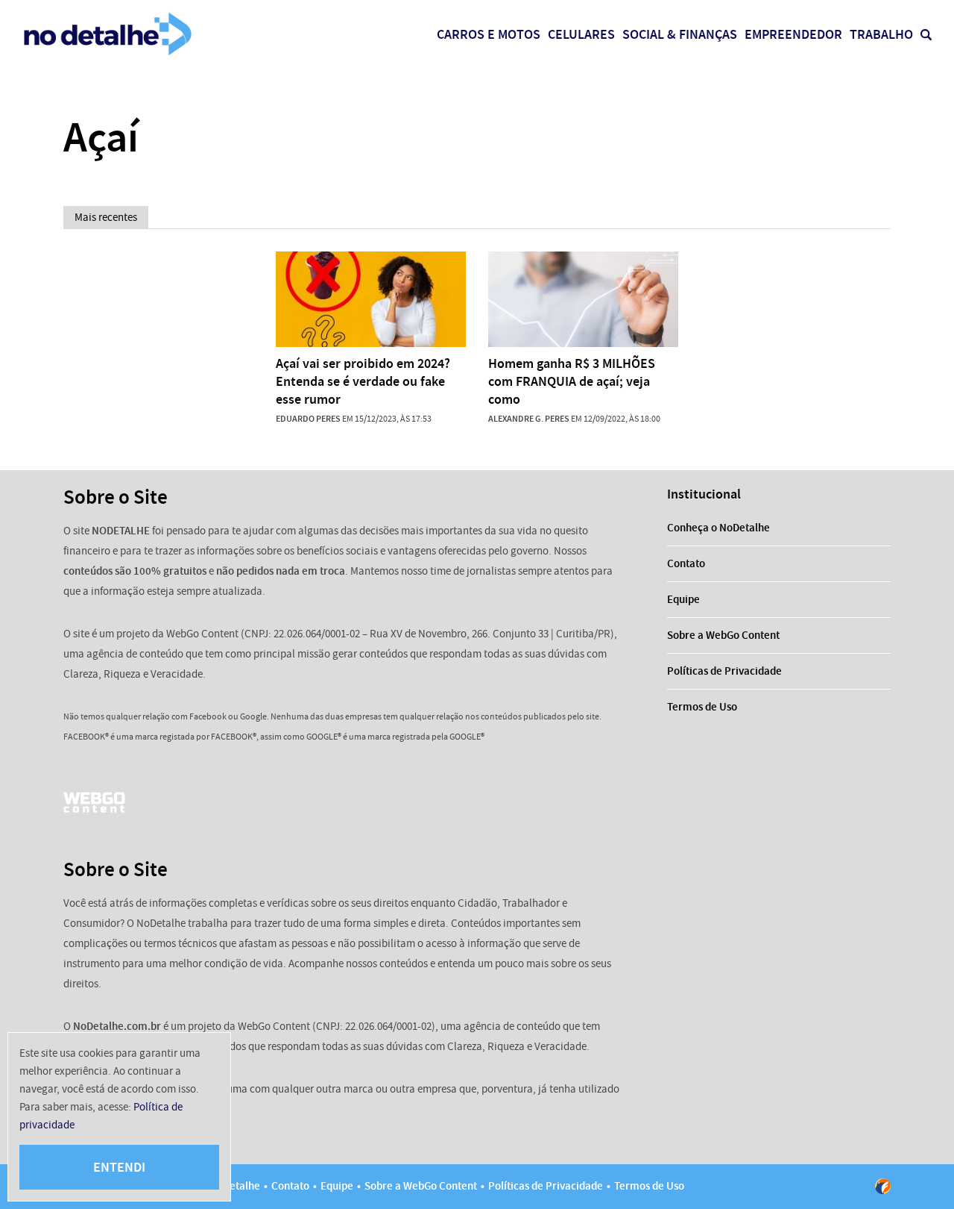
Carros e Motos (488, 34)
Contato (686, 563)
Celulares (581, 34)
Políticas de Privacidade (724, 670)
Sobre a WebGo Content (723, 635)
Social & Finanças (679, 34)
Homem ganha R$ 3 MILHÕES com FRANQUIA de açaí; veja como (571, 381)
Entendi (119, 1167)
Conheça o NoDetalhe (718, 527)
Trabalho (881, 34)
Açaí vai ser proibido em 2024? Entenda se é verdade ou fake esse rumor (363, 381)
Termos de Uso (702, 706)
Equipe (683, 599)
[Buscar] (926, 34)
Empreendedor (793, 34)
